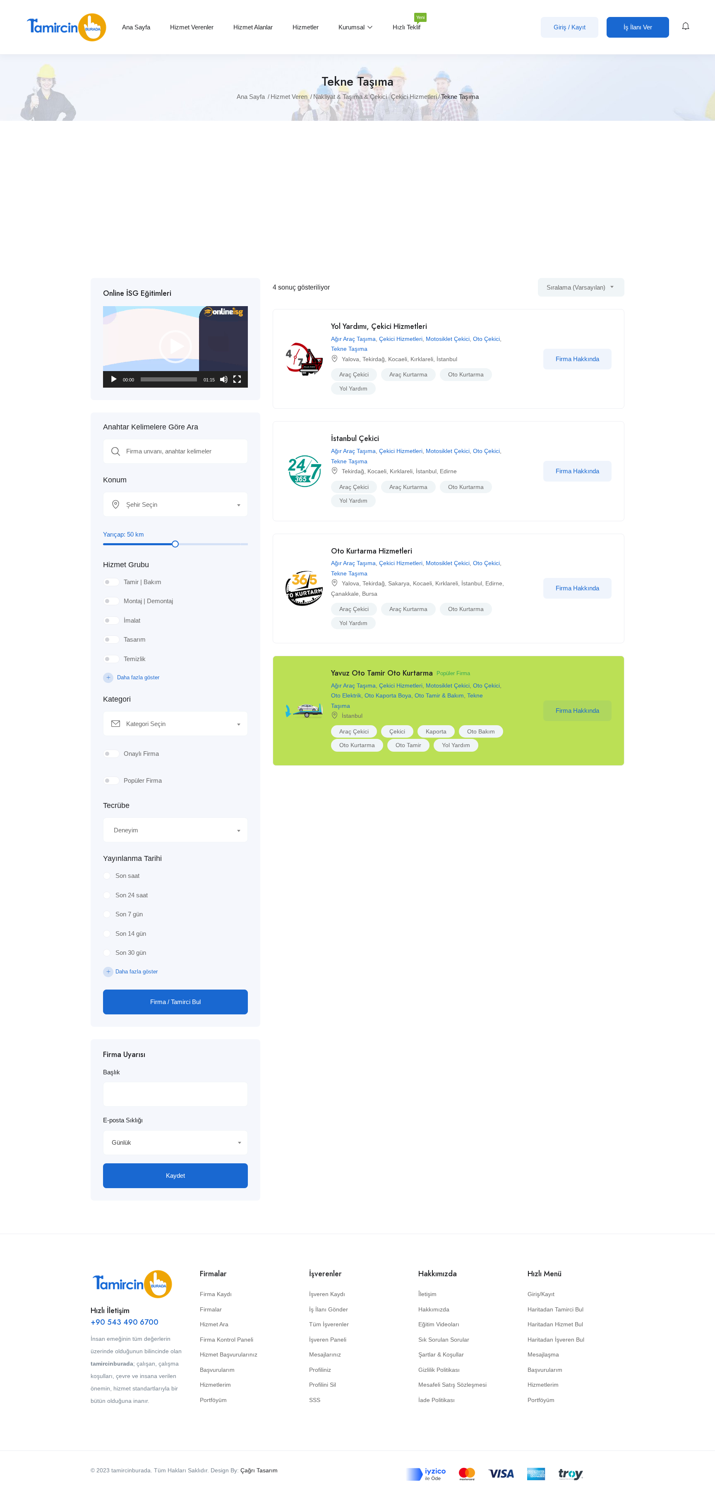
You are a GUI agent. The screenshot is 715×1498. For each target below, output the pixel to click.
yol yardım (353, 388)
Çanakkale (345, 593)
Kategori (117, 699)
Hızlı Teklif (406, 24)
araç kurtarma (408, 374)
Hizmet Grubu (126, 564)
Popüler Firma (143, 780)
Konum (115, 480)
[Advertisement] (357, 199)
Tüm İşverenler (329, 1324)
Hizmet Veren (289, 96)
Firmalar (211, 1309)
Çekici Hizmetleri (414, 96)
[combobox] (175, 504)
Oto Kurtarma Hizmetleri (371, 551)
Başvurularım (217, 1369)
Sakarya (399, 583)
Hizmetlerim (215, 1384)
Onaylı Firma (141, 753)
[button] (175, 346)
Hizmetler (306, 27)
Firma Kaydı (216, 1294)
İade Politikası (436, 1400)
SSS (314, 1400)
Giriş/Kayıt (541, 1294)
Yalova (350, 359)
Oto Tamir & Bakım (439, 695)
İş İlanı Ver (638, 27)
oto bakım (481, 731)
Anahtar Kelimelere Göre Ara (150, 427)
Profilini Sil (322, 1384)
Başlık (111, 1072)
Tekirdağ (373, 359)
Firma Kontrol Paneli (226, 1339)
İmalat (132, 620)
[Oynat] (114, 379)
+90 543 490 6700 (124, 1322)
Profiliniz (320, 1369)
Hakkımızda (433, 1309)
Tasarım (135, 639)
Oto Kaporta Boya (388, 695)
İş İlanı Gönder (328, 1309)
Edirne (448, 471)
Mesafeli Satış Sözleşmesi (452, 1384)
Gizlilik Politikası (439, 1369)
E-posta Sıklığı (123, 1120)
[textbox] (170, 504)
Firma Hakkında (577, 358)
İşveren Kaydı (327, 1294)
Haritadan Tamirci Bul (555, 1309)
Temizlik (135, 658)
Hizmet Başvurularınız (228, 1354)
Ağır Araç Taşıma (353, 339)
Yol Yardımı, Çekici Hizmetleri (379, 326)
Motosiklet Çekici (448, 339)
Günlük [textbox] (121, 1142)
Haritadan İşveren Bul (556, 1339)
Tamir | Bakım (142, 581)
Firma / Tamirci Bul (175, 1001)
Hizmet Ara (214, 1324)
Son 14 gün (130, 933)
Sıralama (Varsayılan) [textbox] (576, 287)
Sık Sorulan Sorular (443, 1339)
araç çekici (354, 374)
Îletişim (427, 1294)
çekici (397, 731)
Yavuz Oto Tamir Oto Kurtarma (382, 673)
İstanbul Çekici (355, 438)
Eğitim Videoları (438, 1324)
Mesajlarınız (325, 1354)
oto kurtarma (466, 374)
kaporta (436, 731)
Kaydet (175, 1175)
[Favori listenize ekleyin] (527, 359)
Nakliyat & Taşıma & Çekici (350, 96)
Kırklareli (421, 359)
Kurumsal (352, 27)
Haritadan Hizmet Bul (555, 1324)
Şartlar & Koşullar (441, 1354)
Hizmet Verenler (192, 27)
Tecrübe (116, 805)
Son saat (127, 875)
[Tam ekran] (237, 379)
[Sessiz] (224, 379)
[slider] (169, 379)
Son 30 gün (130, 952)
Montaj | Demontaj (148, 600)
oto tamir (408, 745)
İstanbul (447, 359)
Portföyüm (213, 1400)
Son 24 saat (131, 895)
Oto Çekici (486, 339)
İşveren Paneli (327, 1339)
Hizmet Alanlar (253, 27)
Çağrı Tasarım (259, 1470)
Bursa (369, 593)
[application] (175, 347)
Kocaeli (397, 359)
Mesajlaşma (543, 1354)
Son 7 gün (129, 914)
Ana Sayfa (136, 27)
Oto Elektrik (346, 695)
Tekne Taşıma (349, 348)
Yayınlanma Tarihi (132, 858)
